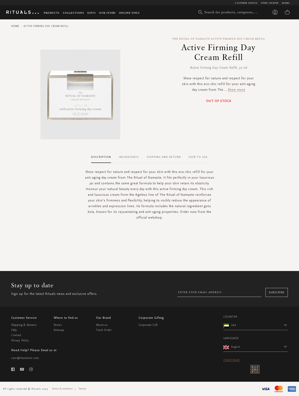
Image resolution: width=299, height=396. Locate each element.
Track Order (104, 330)
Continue (231, 360)
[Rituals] (22, 13)
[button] (259, 325)
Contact (16, 335)
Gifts (91, 12)
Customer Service (246, 3)
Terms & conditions (62, 388)
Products (52, 12)
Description (101, 157)
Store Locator (269, 3)
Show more (236, 90)
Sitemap (59, 330)
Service (82, 388)
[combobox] (229, 12)
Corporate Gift (148, 325)
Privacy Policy (20, 340)
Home (15, 26)
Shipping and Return (164, 157)
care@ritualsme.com (25, 358)
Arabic (286, 3)
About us (102, 325)
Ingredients (129, 157)
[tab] (103, 157)
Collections (73, 12)
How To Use (198, 157)
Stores (58, 325)
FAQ (14, 330)
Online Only (129, 12)
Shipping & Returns (24, 325)
